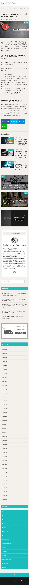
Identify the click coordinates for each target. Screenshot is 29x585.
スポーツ (14, 19)
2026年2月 (4, 369)
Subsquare (5, 563)
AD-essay (5, 512)
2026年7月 (4, 353)
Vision (4, 567)
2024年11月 (4, 428)
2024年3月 (4, 460)
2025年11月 (4, 381)
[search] (26, 281)
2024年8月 (4, 440)
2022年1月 (4, 468)
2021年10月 (4, 480)
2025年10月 (4, 385)
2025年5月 (4, 404)
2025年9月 (4, 389)
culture (9, 8)
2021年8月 (4, 488)
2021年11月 (4, 476)
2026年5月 (4, 361)
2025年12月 (4, 377)
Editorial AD (5, 531)
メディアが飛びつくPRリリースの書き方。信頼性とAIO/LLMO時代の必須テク (13, 317)
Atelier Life (5, 516)
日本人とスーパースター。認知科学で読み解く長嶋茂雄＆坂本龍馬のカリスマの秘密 (21, 142)
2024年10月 (4, 432)
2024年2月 (4, 464)
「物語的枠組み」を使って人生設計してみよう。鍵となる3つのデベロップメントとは (21, 154)
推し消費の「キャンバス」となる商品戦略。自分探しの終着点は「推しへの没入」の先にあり (14, 294)
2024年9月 (4, 436)
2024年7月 (4, 444)
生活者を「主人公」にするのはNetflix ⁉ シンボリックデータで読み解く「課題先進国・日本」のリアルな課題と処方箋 (14, 306)
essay (4, 535)
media (4, 547)
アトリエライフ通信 (18, 581)
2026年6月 (4, 357)
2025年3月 (4, 412)
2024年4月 (4, 456)
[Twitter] (14, 121)
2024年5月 (4, 452)
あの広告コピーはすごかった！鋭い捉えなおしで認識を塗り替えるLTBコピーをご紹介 (14, 312)
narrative (5, 551)
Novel (4, 555)
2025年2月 (4, 416)
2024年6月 (4, 448)
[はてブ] (21, 121)
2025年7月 (4, 397)
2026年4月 (4, 365)
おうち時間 (9, 19)
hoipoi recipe (6, 539)
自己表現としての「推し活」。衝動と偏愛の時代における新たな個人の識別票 (14, 299)
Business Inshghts (7, 519)
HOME (4, 8)
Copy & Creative (6, 523)
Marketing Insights (7, 543)
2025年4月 (4, 408)
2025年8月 (4, 393)
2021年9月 (4, 484)
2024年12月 (4, 424)
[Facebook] (5, 121)
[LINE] (4, 126)
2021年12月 (4, 472)
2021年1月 (4, 499)
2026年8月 (4, 349)
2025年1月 (4, 420)
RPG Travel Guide (7, 559)
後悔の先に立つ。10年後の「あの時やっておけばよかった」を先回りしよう (21, 166)
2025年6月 (4, 401)
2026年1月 (4, 373)
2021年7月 (4, 491)
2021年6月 (4, 495)
